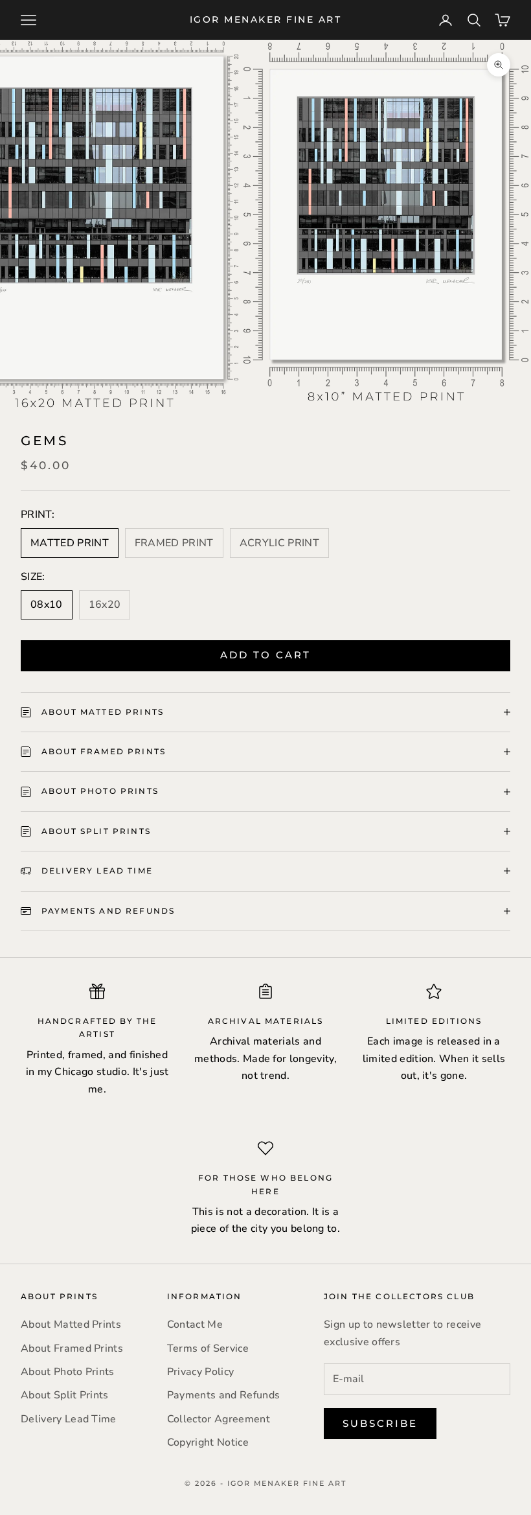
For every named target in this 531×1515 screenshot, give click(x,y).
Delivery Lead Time (69, 1419)
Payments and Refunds (223, 1395)
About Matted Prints (71, 1324)
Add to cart (265, 655)
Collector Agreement (218, 1419)
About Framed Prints (72, 1348)
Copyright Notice (208, 1442)
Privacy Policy (200, 1372)
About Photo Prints (68, 1372)
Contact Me (195, 1324)
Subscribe (380, 1423)
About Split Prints (65, 1395)
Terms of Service (208, 1348)
